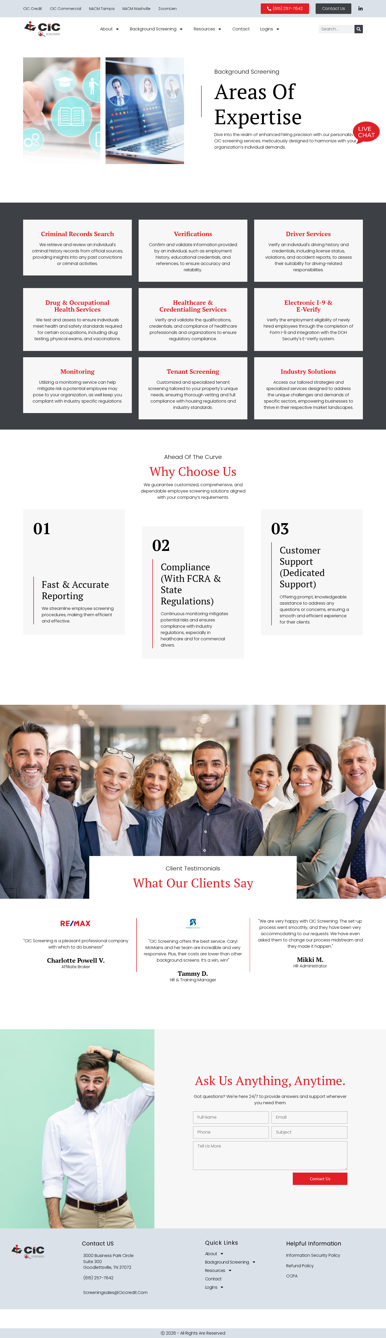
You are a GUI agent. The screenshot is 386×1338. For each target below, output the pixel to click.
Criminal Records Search (77, 234)
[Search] (358, 29)
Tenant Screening (193, 371)
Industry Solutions (308, 371)
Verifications (193, 234)
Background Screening (153, 29)
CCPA (292, 1276)
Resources (204, 29)
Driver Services (308, 234)
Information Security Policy (313, 1255)
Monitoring (77, 371)
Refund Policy (300, 1266)
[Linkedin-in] (360, 8)
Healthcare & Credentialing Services (193, 305)
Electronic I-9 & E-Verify (308, 305)
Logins (266, 29)
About (106, 29)
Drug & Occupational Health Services (77, 305)
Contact (241, 29)
